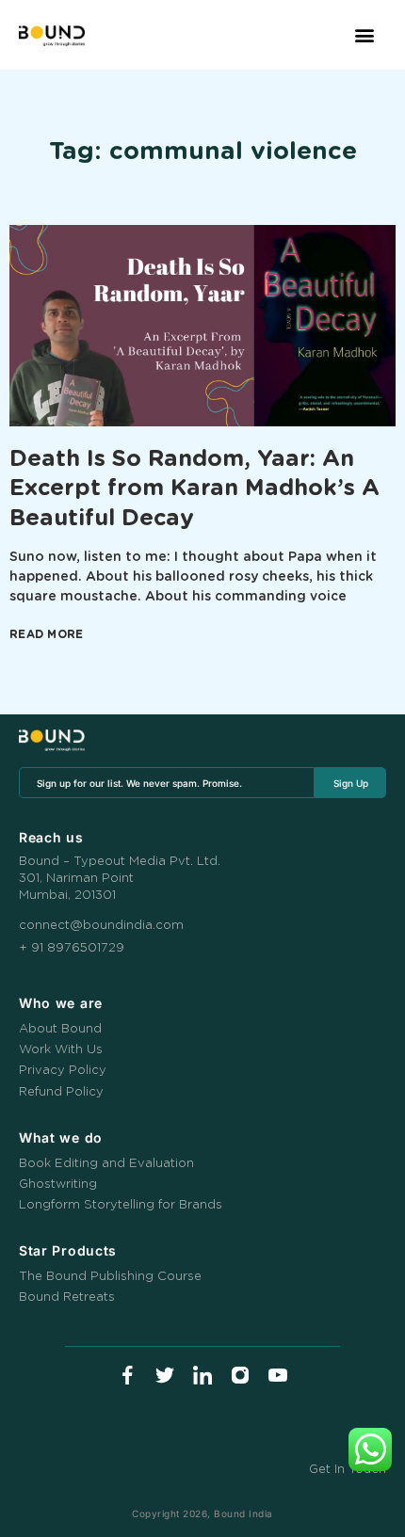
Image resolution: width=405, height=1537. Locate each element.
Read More (46, 634)
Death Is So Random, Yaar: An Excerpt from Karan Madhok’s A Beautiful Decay (194, 488)
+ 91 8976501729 (71, 948)
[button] (365, 35)
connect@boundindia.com (101, 926)
